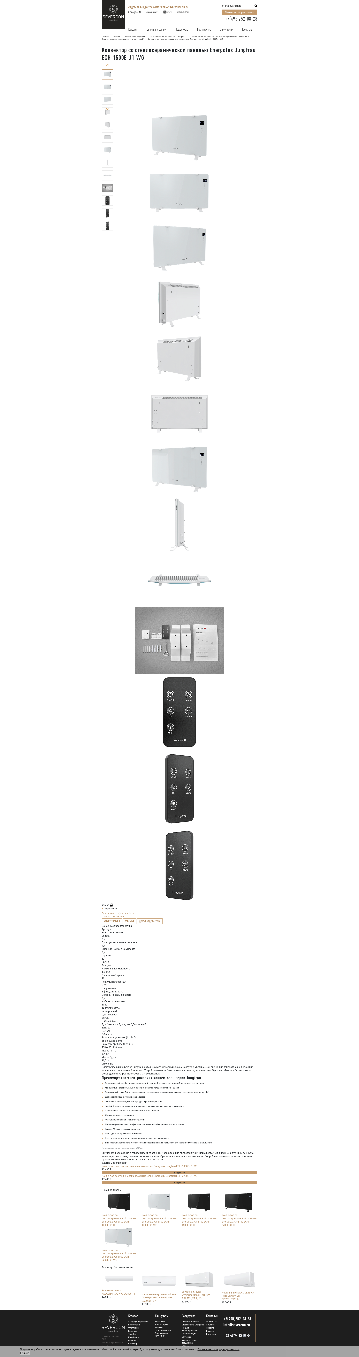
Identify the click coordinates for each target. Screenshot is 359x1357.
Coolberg (132, 1343)
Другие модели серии (149, 921)
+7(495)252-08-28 (241, 19)
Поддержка (181, 29)
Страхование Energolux (193, 1324)
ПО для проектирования (189, 1329)
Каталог (132, 29)
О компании (226, 29)
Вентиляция (134, 1324)
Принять (25, 1353)
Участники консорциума (161, 1323)
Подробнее (179, 1172)
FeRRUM (132, 1340)
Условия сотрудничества (163, 1328)
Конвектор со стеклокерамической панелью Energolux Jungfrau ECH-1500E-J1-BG (199, 1220)
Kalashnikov (133, 1337)
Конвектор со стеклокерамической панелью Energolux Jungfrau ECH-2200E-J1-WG (149, 1175)
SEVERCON (211, 1321)
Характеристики (112, 921)
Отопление (133, 1328)
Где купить (108, 913)
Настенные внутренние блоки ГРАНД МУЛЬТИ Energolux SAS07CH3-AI (159, 1297)
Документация (189, 1333)
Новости (210, 1328)
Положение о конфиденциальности (112, 1342)
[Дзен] (248, 1334)
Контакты (247, 29)
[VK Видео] (240, 1334)
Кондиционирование (138, 1321)
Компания (212, 1316)
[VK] (235, 1334)
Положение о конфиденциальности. (130, 1351)
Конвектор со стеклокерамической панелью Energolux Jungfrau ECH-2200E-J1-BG (239, 1220)
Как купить (161, 1316)
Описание (129, 921)
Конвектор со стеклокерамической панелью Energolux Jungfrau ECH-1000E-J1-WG (149, 1166)
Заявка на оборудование (239, 12)
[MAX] (227, 1334)
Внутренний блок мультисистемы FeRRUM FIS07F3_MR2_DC (196, 1295)
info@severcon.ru (231, 5)
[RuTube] (244, 1334)
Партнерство (204, 29)
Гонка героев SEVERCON (161, 1334)
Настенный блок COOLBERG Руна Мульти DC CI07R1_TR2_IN (238, 1296)
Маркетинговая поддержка (189, 1341)
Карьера (210, 1331)
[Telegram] (231, 1334)
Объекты (210, 1324)
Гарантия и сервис (156, 29)
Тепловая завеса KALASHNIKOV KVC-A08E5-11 (118, 1292)
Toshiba (132, 1334)
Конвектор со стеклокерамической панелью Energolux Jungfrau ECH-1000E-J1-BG (119, 1220)
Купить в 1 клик (127, 913)
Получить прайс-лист (114, 916)
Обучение (186, 1337)
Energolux (132, 1331)
